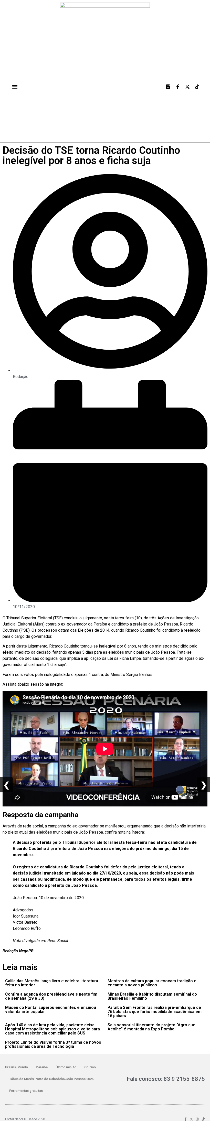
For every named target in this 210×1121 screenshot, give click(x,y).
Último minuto (66, 1067)
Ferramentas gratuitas (26, 1091)
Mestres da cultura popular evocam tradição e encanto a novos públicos (152, 982)
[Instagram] (197, 1119)
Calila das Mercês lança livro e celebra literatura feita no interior (51, 982)
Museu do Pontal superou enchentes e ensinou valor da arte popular (50, 1009)
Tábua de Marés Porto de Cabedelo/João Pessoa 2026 (51, 1079)
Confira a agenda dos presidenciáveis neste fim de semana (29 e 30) (51, 996)
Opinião (90, 1067)
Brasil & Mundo (16, 1067)
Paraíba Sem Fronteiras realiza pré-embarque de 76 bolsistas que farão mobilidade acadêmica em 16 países (155, 1011)
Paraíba (42, 1067)
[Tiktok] (197, 86)
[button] (14, 86)
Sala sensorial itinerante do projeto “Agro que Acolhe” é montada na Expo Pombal (151, 1026)
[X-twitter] (187, 86)
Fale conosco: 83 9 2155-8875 (166, 1079)
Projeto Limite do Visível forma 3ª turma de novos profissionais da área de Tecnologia (53, 1044)
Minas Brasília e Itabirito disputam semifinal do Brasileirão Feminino (152, 996)
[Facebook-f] (177, 86)
